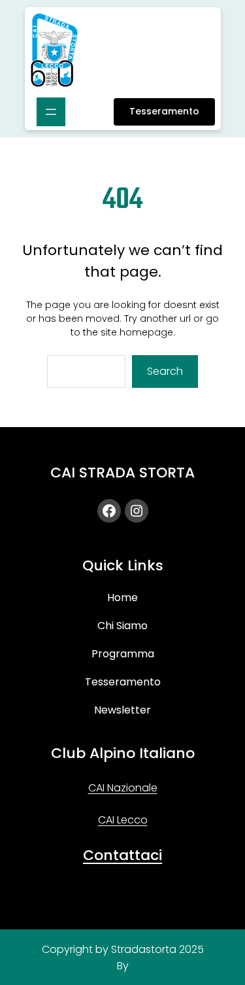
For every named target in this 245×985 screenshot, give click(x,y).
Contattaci (122, 855)
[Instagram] (136, 511)
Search (165, 371)
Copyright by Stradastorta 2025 (123, 949)
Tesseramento (164, 111)
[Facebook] (109, 511)
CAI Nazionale (122, 787)
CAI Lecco (123, 819)
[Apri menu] (51, 111)
